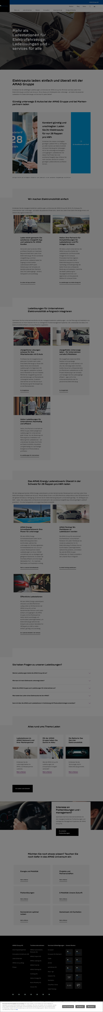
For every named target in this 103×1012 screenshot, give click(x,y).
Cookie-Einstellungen (68, 1006)
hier (17, 1009)
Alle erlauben (91, 1006)
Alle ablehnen (80, 1006)
